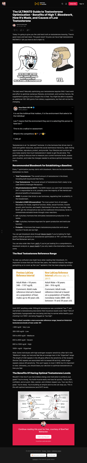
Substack (35, 459)
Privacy (44, 451)
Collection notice (56, 451)
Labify (37, 243)
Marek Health (46, 234)
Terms (49, 451)
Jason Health (35, 246)
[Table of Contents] (2, 231)
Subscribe (73, 4)
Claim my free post (43, 437)
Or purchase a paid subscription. (43, 441)
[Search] (62, 3)
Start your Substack (39, 455)
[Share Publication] (66, 3)
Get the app (51, 455)
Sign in (82, 4)
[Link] (10, 165)
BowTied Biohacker (22, 24)
